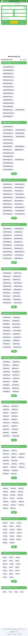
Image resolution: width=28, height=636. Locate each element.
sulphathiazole (19, 149)
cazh (11, 564)
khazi (5, 532)
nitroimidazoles (8, 116)
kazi (11, 567)
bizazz (5, 491)
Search (14, 22)
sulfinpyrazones (8, 96)
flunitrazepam (7, 204)
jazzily (14, 457)
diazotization (19, 190)
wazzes (13, 505)
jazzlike (5, 412)
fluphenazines (7, 200)
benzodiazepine (8, 130)
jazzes (12, 498)
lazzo (11, 526)
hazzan (13, 501)
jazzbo (12, 495)
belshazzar (15, 320)
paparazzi (6, 388)
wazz (11, 557)
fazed (12, 539)
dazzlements (7, 283)
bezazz (21, 488)
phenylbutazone (8, 136)
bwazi (5, 536)
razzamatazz (7, 273)
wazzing (15, 470)
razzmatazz (7, 317)
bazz (18, 557)
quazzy (5, 488)
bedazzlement (19, 228)
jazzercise (6, 320)
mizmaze (6, 470)
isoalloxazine (19, 204)
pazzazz (6, 454)
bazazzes (15, 406)
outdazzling (16, 292)
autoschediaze (7, 214)
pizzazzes (6, 365)
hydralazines (18, 241)
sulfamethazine (19, 146)
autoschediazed (8, 156)
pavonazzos (16, 324)
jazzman (6, 460)
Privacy (14, 634)
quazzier (14, 419)
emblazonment (19, 251)
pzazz (5, 523)
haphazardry (7, 286)
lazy (11, 570)
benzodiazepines (8, 70)
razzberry (16, 378)
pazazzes (14, 412)
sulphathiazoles (8, 100)
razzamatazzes (7, 184)
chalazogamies (20, 197)
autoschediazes (8, 169)
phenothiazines (7, 146)
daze (17, 574)
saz (21, 592)
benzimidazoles (8, 126)
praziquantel (18, 232)
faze (17, 567)
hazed (12, 542)
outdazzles (16, 343)
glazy (5, 542)
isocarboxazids (20, 130)
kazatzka (15, 422)
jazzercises (17, 273)
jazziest (5, 426)
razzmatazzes (7, 228)
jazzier (5, 467)
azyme (12, 532)
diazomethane (7, 251)
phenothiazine (19, 200)
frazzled (6, 432)
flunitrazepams (7, 159)
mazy (18, 564)
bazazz (13, 488)
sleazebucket (7, 241)
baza (11, 574)
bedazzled (6, 381)
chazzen (22, 467)
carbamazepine (8, 197)
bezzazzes (6, 361)
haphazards (17, 347)
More (14, 173)
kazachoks (15, 385)
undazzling (6, 340)
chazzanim (16, 371)
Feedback (9, 634)
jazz (4, 557)
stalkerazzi (6, 279)
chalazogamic (7, 235)
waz (4, 592)
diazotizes (6, 343)
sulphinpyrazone (8, 80)
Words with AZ (17, 3)
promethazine (19, 245)
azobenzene (17, 330)
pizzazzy (6, 406)
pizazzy (22, 454)
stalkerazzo (16, 279)
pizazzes (6, 416)
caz (10, 592)
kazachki (14, 432)
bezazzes (6, 409)
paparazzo (15, 388)
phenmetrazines (8, 163)
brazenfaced (7, 302)
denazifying (17, 299)
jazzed (20, 495)
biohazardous (7, 248)
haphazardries (19, 194)
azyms (19, 532)
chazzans (14, 426)
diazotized (6, 334)
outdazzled (16, 334)
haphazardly (18, 283)
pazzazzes (16, 361)
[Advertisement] (14, 40)
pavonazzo (6, 378)
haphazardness (7, 194)
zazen (12, 529)
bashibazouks (7, 232)
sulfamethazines (8, 93)
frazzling (15, 381)
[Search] (24, 7)
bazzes (21, 505)
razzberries (6, 296)
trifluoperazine (19, 109)
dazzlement (6, 330)
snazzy (5, 505)
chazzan (13, 467)
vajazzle (6, 419)
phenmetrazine (19, 207)
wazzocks (6, 422)
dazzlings (16, 391)
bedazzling (6, 327)
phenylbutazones (8, 76)
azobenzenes (18, 286)
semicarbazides (8, 166)
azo (16, 592)
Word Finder (10, 3)
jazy (4, 560)
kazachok (6, 436)
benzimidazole (7, 187)
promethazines (7, 210)
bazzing (6, 473)
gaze (5, 577)
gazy (5, 567)
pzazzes (6, 457)
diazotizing (6, 292)
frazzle (13, 473)
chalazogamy (18, 289)
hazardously (18, 302)
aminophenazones (8, 103)
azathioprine (18, 258)
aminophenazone (8, 153)
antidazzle (16, 340)
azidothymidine (8, 133)
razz (11, 560)
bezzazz (6, 450)
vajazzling (16, 317)
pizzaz (5, 495)
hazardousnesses (8, 113)
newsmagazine (7, 255)
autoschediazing (8, 106)
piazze (13, 508)
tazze (5, 529)
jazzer (5, 498)
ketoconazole (7, 258)
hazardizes (16, 327)
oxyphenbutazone (8, 67)
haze (5, 570)
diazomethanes (20, 214)
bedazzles (6, 391)
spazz (19, 523)
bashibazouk (7, 289)
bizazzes (15, 409)
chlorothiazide (20, 136)
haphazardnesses (8, 90)
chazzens (6, 429)
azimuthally (6, 299)
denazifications (8, 109)
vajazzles (6, 368)
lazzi (5, 526)
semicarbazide (19, 210)
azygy (19, 529)
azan (11, 577)
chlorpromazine (8, 139)
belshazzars (17, 276)
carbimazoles (19, 248)
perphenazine (7, 245)
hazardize (6, 385)
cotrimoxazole (7, 190)
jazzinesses (6, 276)
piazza (5, 508)
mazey (19, 536)
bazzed (5, 501)
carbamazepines (8, 143)
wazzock (6, 463)
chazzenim (6, 375)
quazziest (15, 368)
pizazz (20, 491)
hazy (17, 560)
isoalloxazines (19, 159)
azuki (5, 539)
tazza (18, 526)
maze (17, 570)
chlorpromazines (8, 86)
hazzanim (15, 429)
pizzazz (14, 454)
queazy (21, 501)
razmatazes (7, 337)
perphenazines (7, 207)
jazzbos (21, 457)
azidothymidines (8, 73)
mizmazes (15, 436)
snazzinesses (7, 238)
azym (5, 564)
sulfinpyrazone (7, 149)
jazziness (16, 375)
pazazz (12, 491)
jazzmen (14, 460)
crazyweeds (7, 347)
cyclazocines (18, 235)
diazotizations (19, 133)
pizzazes (15, 416)
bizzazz (14, 450)
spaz (5, 574)
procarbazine (19, 255)
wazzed (20, 498)
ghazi (19, 539)
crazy (12, 536)
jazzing (14, 463)
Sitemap (19, 634)
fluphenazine (18, 238)
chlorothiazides (8, 83)
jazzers (22, 463)
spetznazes (17, 337)
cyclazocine (16, 296)
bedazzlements (19, 184)
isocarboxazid (19, 187)
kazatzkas (6, 371)
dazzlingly (6, 324)
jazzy (12, 523)
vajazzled (15, 365)
